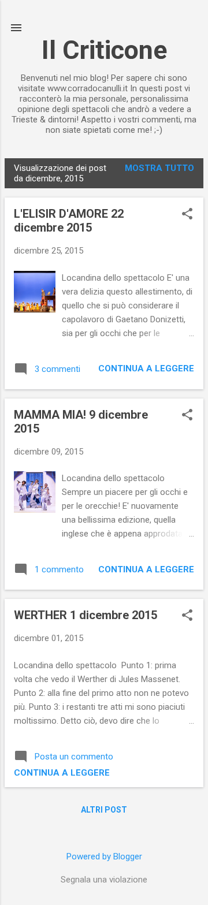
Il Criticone (104, 50)
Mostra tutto (159, 168)
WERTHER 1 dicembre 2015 (85, 615)
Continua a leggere (146, 368)
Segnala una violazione (104, 879)
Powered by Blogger (104, 856)
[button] (187, 215)
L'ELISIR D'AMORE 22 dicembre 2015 (69, 220)
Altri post (104, 809)
